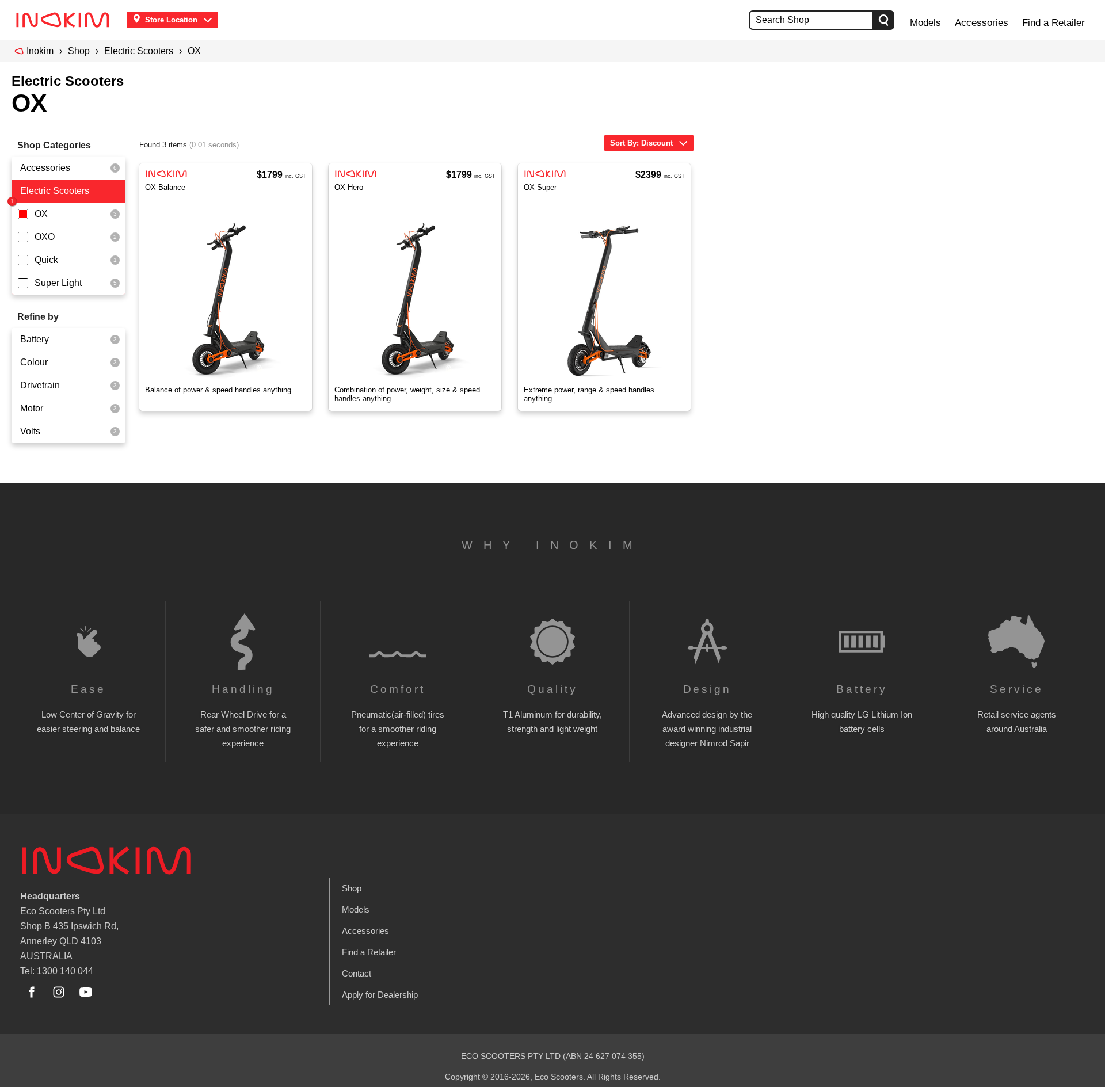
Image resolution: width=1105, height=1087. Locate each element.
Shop (79, 51)
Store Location (171, 20)
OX (194, 51)
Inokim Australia (106, 860)
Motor (31, 408)
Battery (34, 339)
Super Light (58, 283)
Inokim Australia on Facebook (31, 992)
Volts (30, 431)
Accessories (981, 22)
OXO (45, 237)
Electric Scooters (138, 51)
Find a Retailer (1053, 22)
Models (925, 22)
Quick (46, 260)
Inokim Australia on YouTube (85, 992)
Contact (356, 973)
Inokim (40, 51)
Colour (34, 362)
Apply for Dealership (380, 995)
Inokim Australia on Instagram (58, 992)
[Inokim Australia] (66, 20)
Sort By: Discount (641, 143)
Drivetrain (40, 385)
